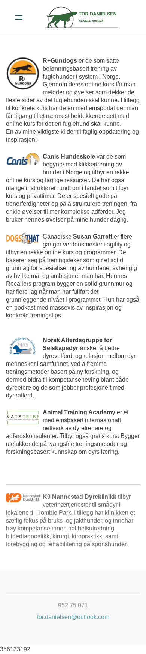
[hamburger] (18, 17)
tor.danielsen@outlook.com (73, 617)
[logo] (82, 17)
